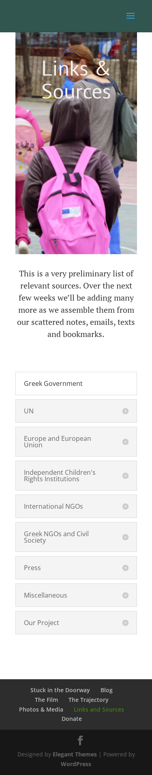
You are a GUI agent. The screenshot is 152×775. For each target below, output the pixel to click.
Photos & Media (41, 709)
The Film (46, 699)
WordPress (76, 764)
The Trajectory (89, 699)
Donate (72, 718)
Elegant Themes (75, 754)
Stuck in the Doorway (60, 690)
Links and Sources (99, 709)
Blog (107, 690)
